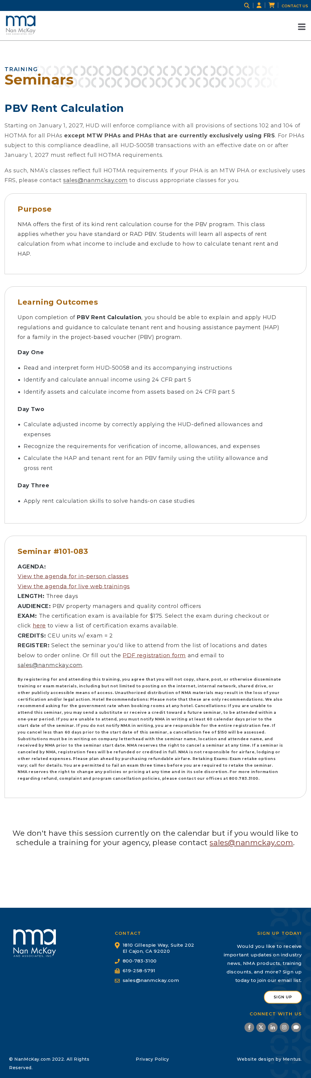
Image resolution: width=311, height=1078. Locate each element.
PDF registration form (154, 655)
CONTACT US (295, 6)
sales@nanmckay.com (95, 180)
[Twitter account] (261, 1028)
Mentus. (292, 1059)
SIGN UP (283, 997)
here (39, 625)
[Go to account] (262, 5)
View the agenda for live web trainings (74, 586)
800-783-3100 (140, 961)
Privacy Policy (152, 1059)
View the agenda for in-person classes (73, 576)
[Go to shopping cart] (275, 5)
